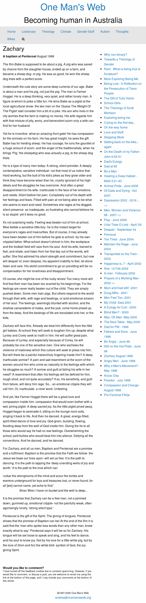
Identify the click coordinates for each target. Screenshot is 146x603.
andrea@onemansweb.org (73, 597)
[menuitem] (11, 31)
